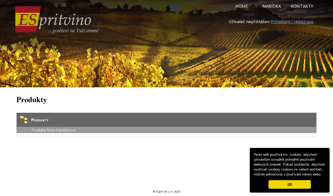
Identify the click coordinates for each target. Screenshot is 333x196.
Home (241, 6)
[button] (323, 174)
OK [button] (289, 184)
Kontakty (302, 6)
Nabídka (271, 6)
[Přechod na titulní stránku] (57, 32)
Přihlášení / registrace (292, 21)
